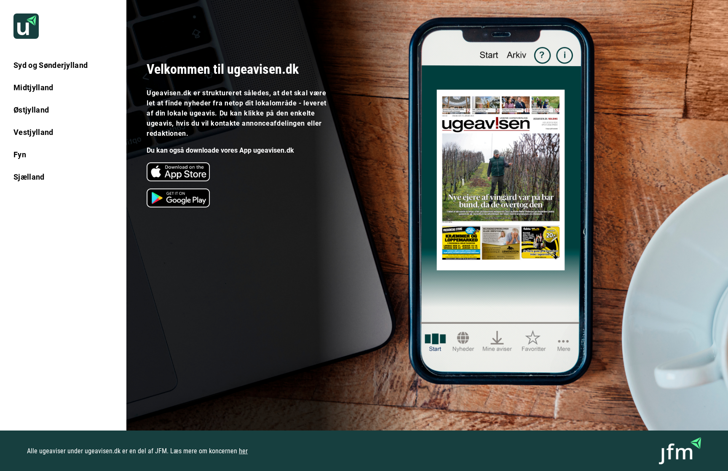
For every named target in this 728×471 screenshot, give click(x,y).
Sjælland (29, 176)
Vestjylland (33, 132)
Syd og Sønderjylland (50, 65)
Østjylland (31, 109)
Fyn (19, 154)
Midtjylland (33, 87)
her (243, 451)
